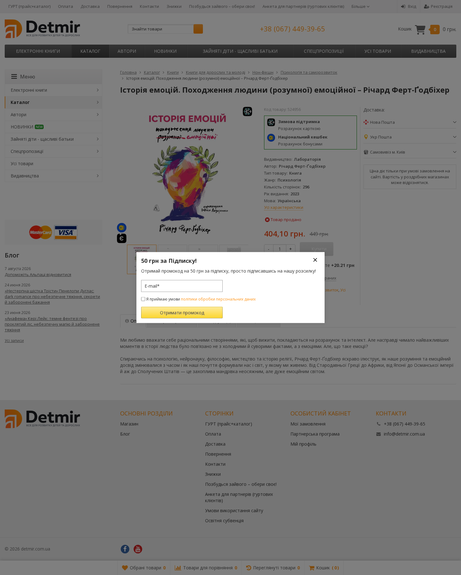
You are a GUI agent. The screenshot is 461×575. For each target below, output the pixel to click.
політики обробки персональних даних (218, 298)
